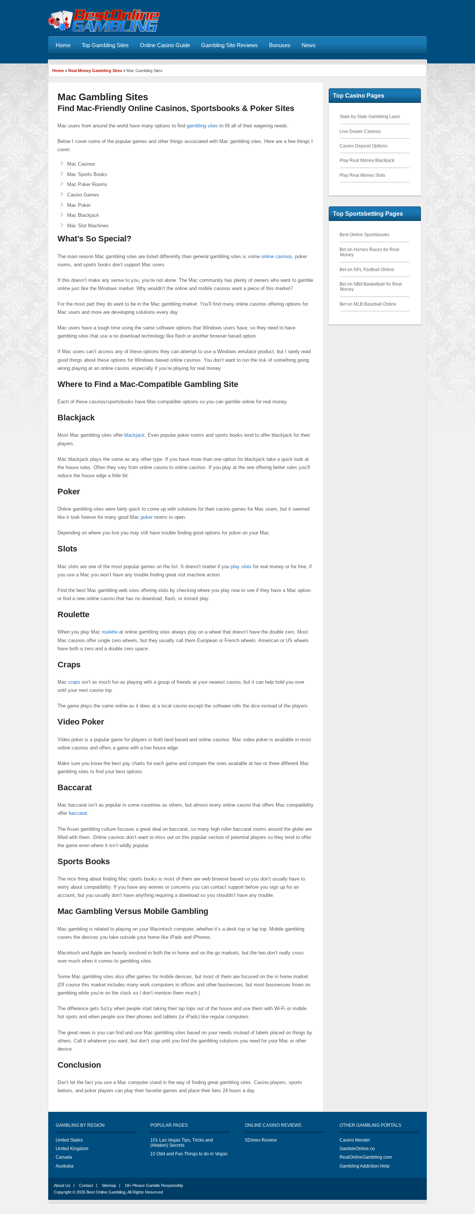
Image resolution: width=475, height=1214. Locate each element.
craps (74, 682)
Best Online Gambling (105, 1192)
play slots (241, 566)
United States (69, 1140)
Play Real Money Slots (362, 175)
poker (147, 517)
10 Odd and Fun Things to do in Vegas (188, 1153)
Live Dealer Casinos (360, 131)
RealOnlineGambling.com (366, 1157)
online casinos (276, 256)
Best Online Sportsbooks (364, 234)
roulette (110, 632)
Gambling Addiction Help (365, 1166)
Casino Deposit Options (363, 146)
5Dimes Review (261, 1140)
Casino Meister (355, 1140)
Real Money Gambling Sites (95, 70)
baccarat (78, 813)
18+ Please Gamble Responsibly (154, 1185)
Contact (86, 1185)
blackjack (134, 435)
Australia (64, 1166)
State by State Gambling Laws (370, 116)
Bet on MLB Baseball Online (368, 304)
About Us (62, 1185)
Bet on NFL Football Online (367, 269)
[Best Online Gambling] (104, 31)
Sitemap (109, 1185)
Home (58, 70)
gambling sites (202, 125)
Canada (64, 1157)
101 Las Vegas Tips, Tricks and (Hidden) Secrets (181, 1142)
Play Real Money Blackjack (367, 160)
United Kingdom (72, 1148)
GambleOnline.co (357, 1148)
